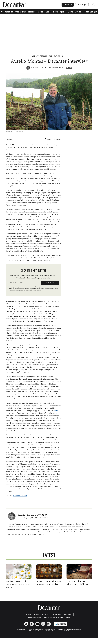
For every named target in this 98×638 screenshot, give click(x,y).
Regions (41, 11)
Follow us (49, 139)
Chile (63, 56)
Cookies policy (56, 614)
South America (54, 56)
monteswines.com (20, 495)
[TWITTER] (43, 515)
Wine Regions (42, 56)
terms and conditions (34, 617)
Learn (48, 11)
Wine (34, 56)
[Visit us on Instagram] (49, 624)
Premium (31, 11)
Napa (55, 410)
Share (10, 139)
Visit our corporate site (74, 629)
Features (69, 68)
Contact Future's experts (41, 614)
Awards (78, 11)
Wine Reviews (20, 11)
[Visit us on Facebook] (32, 624)
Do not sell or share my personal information (57, 617)
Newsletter (58, 139)
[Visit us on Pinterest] (43, 624)
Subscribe (67, 4)
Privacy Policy (68, 614)
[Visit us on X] (26, 624)
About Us (28, 614)
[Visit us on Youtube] (37, 624)
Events (70, 11)
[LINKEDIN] (46, 515)
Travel (55, 11)
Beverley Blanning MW (40, 68)
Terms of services (28, 287)
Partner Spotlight (90, 11)
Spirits (62, 11)
